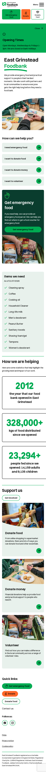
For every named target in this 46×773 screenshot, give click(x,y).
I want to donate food (15, 158)
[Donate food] (23, 529)
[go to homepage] (10, 5)
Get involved (11, 498)
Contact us (7, 708)
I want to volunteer (14, 181)
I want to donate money (16, 170)
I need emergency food (16, 147)
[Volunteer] (23, 642)
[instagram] (12, 723)
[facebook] (5, 723)
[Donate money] (23, 585)
